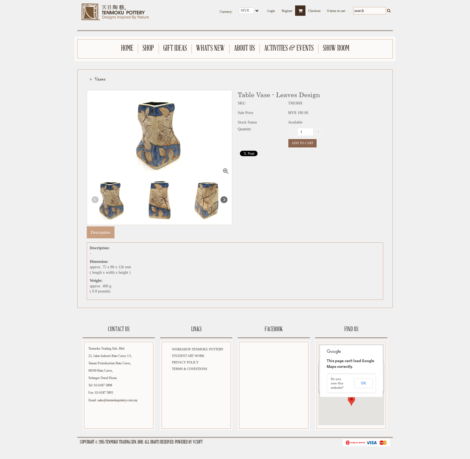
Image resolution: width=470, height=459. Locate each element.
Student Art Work (188, 356)
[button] (351, 401)
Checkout (314, 9)
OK (363, 383)
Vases (100, 78)
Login (271, 9)
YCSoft (198, 442)
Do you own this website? (337, 383)
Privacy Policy (185, 362)
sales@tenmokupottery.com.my (117, 400)
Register (287, 9)
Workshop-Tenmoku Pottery (198, 349)
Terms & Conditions (189, 369)
